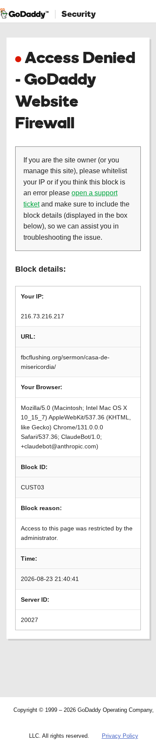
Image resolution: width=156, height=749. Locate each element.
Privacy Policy (120, 736)
